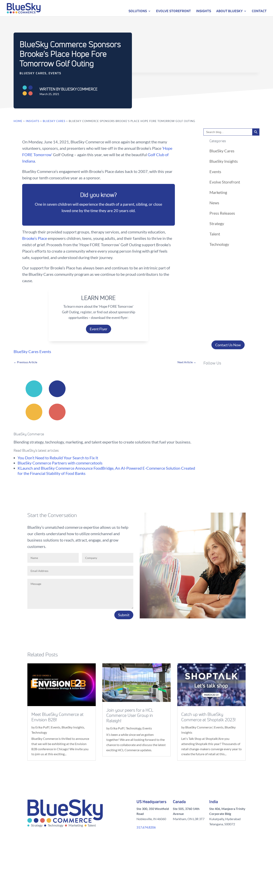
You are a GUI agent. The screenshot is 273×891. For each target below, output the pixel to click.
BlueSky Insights (223, 161)
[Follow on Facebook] (206, 374)
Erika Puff (42, 727)
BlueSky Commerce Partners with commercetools (60, 462)
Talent (214, 233)
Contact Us (175, 871)
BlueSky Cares (33, 73)
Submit (124, 615)
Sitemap (193, 871)
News (214, 202)
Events (55, 73)
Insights (203, 11)
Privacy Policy (212, 871)
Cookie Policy (236, 871)
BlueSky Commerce (198, 727)
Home (18, 121)
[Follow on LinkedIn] (230, 374)
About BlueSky (229, 11)
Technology (219, 244)
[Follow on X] (214, 374)
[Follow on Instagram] (222, 374)
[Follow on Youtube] (238, 374)
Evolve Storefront (173, 11)
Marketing (218, 192)
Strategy (216, 223)
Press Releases (222, 213)
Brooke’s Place (34, 238)
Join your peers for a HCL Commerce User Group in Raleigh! (129, 715)
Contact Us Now (228, 345)
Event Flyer (98, 329)
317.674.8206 (146, 827)
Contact (259, 11)
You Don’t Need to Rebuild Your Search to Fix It (58, 457)
